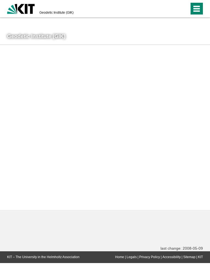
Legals (132, 257)
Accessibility (171, 257)
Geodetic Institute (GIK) (56, 12)
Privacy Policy (149, 257)
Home (119, 257)
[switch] (174, 9)
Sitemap (189, 257)
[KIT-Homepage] (21, 8)
